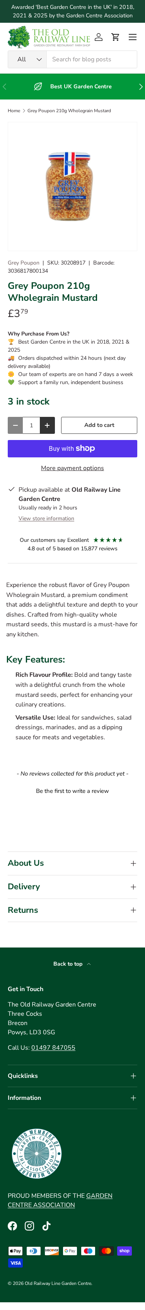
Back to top (68, 964)
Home (14, 110)
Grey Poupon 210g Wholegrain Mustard (69, 110)
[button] (115, 37)
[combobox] (72, 59)
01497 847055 (53, 1048)
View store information (46, 518)
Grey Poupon (23, 262)
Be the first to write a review (72, 791)
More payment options (72, 468)
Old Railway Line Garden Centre (58, 1283)
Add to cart (99, 425)
